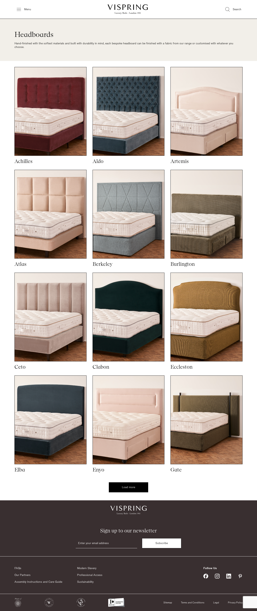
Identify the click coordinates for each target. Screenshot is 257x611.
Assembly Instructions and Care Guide (38, 582)
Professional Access (89, 575)
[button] (17, 602)
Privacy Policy (235, 602)
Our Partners (22, 575)
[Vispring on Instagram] (217, 576)
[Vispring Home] (128, 9)
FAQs (17, 568)
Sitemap (167, 602)
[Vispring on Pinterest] (240, 576)
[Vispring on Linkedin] (228, 576)
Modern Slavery (86, 568)
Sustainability (85, 582)
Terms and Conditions (192, 602)
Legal (216, 602)
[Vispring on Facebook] (205, 576)
